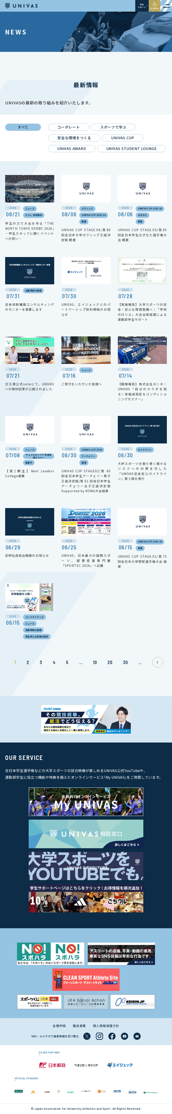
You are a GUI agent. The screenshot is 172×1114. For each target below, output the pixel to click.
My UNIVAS (154, 8)
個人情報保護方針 (106, 1025)
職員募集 (79, 1025)
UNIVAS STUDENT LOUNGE (131, 148)
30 (125, 662)
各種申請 (59, 1025)
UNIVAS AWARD (71, 148)
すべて (23, 127)
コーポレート (68, 127)
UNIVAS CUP (122, 137)
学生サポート (142, 5)
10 (95, 662)
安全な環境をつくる (74, 137)
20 (110, 662)
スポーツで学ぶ (113, 127)
